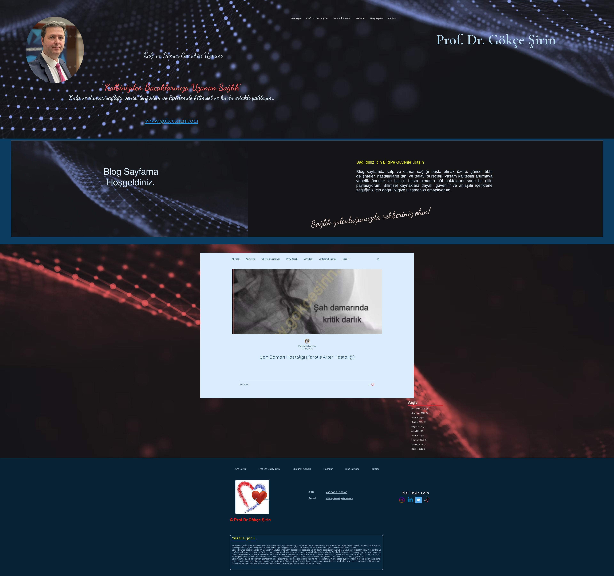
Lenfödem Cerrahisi (327, 259)
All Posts (236, 259)
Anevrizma (250, 259)
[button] (317, 18)
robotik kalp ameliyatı (271, 259)
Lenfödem (308, 259)
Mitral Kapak (291, 259)
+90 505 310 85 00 (336, 492)
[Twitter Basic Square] (418, 500)
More (344, 259)
